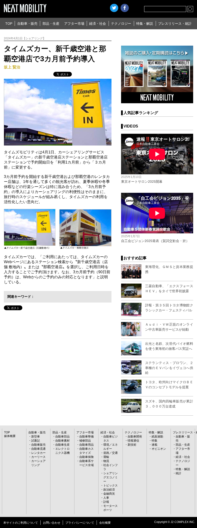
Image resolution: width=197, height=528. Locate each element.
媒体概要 (10, 436)
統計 (178, 473)
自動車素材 (62, 440)
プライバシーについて (79, 522)
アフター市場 (74, 23)
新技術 (132, 444)
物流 (106, 461)
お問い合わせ (51, 522)
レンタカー (38, 453)
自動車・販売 (27, 23)
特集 (154, 440)
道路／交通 (110, 453)
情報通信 (133, 440)
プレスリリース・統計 (175, 23)
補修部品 (85, 440)
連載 (154, 444)
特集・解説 (144, 23)
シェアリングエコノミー (110, 477)
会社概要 (105, 522)
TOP (8, 23)
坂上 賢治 (12, 67)
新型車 (35, 436)
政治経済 (109, 489)
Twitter (114, 8)
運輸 (106, 457)
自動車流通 (38, 448)
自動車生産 (62, 444)
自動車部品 (62, 436)
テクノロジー (121, 23)
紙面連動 (157, 436)
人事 (106, 497)
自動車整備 (86, 436)
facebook (125, 8)
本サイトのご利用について (20, 522)
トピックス (110, 485)
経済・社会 (97, 23)
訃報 (106, 502)
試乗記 (35, 440)
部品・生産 (51, 23)
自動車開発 (135, 436)
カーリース (38, 457)
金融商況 (109, 493)
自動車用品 (86, 444)
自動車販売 (38, 444)
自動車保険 (86, 457)
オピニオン (159, 448)
